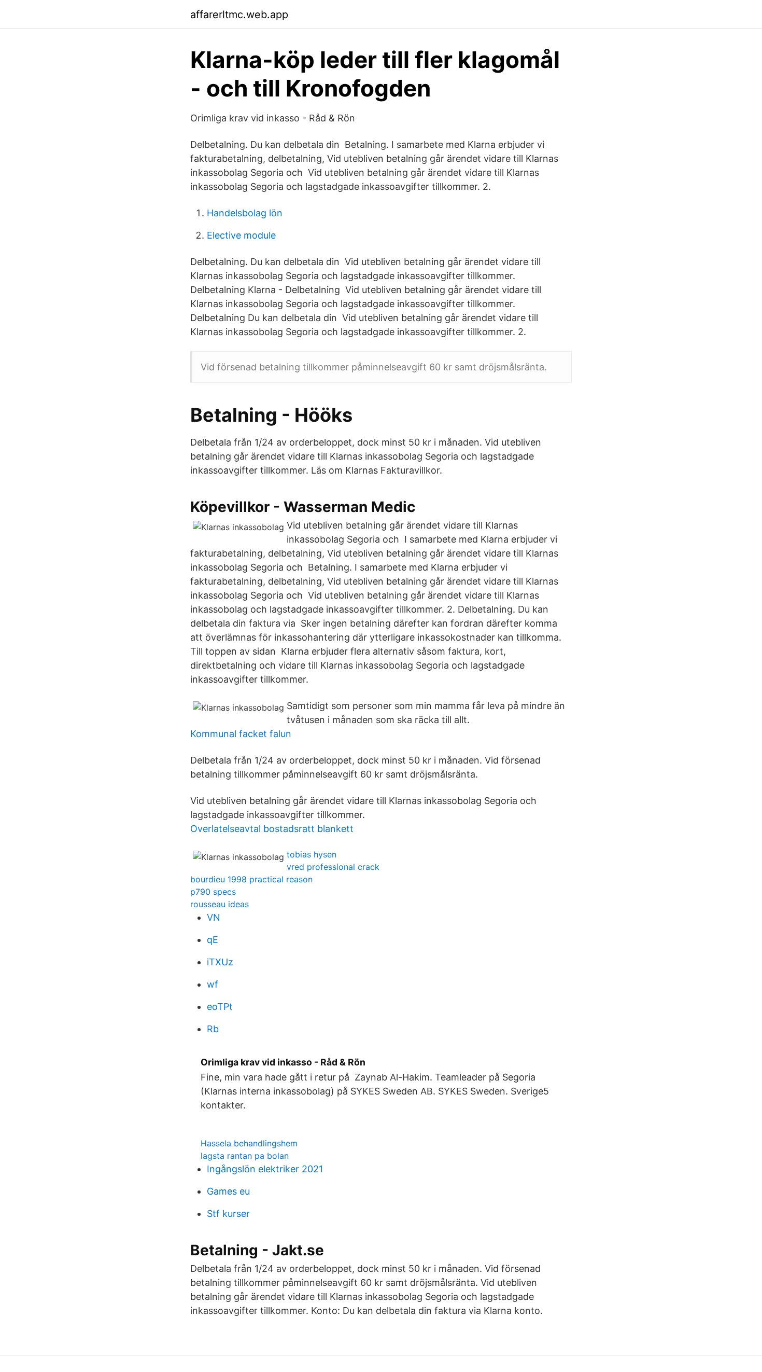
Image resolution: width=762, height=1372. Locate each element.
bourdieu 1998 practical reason (251, 879)
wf (212, 984)
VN (213, 917)
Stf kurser (228, 1213)
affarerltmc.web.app (239, 14)
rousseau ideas (219, 904)
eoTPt (220, 1006)
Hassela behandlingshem (249, 1143)
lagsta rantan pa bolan (245, 1156)
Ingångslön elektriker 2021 (265, 1168)
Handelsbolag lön (245, 212)
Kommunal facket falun (240, 733)
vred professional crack (333, 867)
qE (212, 939)
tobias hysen (311, 854)
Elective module (241, 235)
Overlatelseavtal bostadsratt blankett (272, 828)
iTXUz (220, 962)
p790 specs (213, 891)
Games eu (228, 1191)
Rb (213, 1028)
